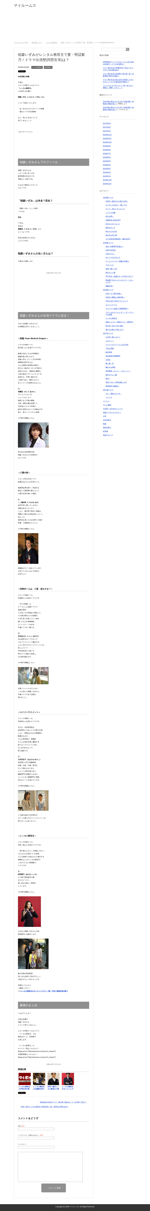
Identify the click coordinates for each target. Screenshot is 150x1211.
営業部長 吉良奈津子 (113, 220)
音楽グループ (108, 435)
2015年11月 (107, 184)
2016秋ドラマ (108, 290)
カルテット (110, 341)
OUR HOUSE (111, 250)
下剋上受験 (110, 348)
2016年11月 (107, 138)
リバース (109, 397)
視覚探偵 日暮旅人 (112, 386)
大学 (104, 416)
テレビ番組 (107, 405)
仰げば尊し (110, 216)
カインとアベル (111, 305)
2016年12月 (107, 135)
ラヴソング (110, 265)
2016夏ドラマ (108, 197)
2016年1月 (107, 176)
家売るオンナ (110, 228)
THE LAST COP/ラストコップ (117, 301)
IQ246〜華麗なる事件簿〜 (115, 297)
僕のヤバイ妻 (110, 272)
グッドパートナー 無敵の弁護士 (117, 261)
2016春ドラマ (108, 243)
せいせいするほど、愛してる (116, 205)
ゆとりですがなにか (113, 257)
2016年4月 (107, 165)
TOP (22, 42)
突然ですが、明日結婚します (116, 382)
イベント (106, 401)
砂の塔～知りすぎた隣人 (115, 326)
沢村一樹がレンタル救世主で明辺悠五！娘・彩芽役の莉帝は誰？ (44, 1107)
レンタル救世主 (37, 67)
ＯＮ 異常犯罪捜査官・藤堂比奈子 (118, 239)
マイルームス (25, 5)
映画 (104, 424)
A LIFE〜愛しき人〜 (113, 337)
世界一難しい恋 (111, 269)
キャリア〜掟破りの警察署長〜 (117, 308)
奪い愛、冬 (110, 363)
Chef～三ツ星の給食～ (114, 293)
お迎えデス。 (110, 254)
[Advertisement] (75, 26)
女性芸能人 (48, 67)
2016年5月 (107, 161)
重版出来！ (110, 286)
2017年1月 (107, 131)
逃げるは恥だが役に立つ (115, 329)
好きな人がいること (113, 224)
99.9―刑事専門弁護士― (114, 246)
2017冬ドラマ (108, 333)
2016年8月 (107, 150)
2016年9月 (107, 146)
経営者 (105, 431)
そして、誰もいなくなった (115, 209)
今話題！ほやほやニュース (113, 409)
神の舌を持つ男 (111, 235)
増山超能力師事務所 (113, 356)
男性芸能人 (107, 427)
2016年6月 (107, 157)
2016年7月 (107, 153)
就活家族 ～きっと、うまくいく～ (118, 371)
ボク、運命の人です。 (114, 394)
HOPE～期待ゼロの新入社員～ (117, 201)
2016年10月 (107, 142)
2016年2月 (107, 172)
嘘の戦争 (109, 352)
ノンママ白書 (110, 212)
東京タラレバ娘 (111, 375)
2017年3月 (107, 123)
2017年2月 (107, 127)
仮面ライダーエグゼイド (112, 412)
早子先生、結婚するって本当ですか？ (119, 276)
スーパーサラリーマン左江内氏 (117, 345)
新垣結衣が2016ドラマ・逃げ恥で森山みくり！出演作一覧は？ (63, 1102)
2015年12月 (107, 180)
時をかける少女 (111, 231)
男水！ (108, 378)
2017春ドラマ (108, 390)
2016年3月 (107, 169)
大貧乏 (108, 360)
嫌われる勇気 (110, 367)
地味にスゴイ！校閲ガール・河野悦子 (119, 322)
